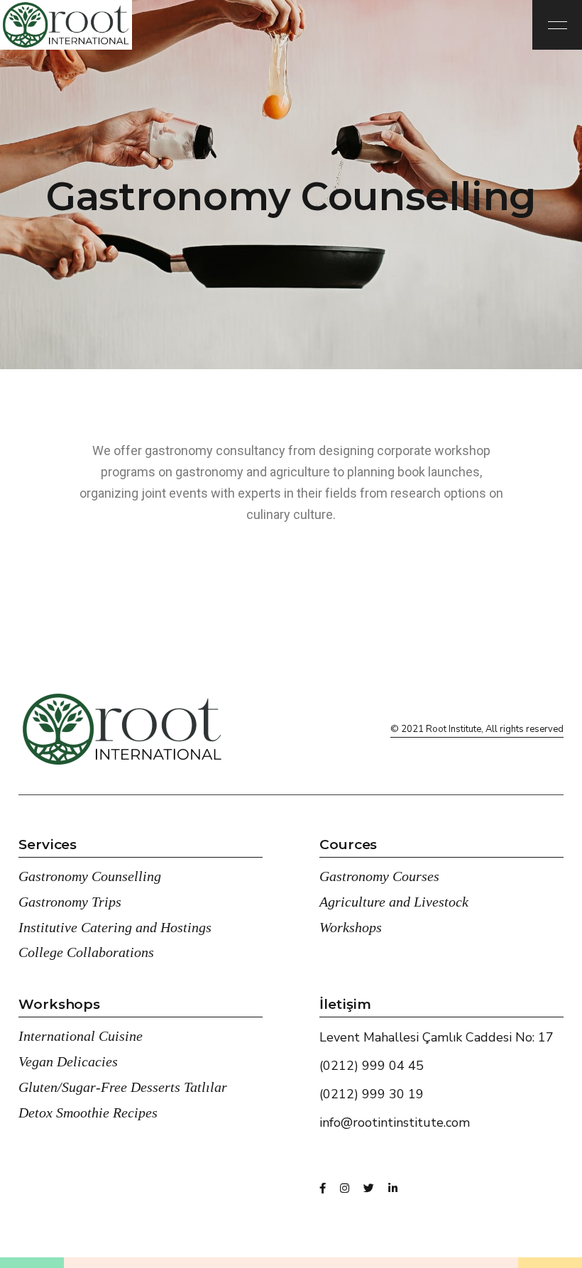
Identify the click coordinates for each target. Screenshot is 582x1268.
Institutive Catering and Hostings (115, 927)
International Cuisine (80, 1036)
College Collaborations (86, 952)
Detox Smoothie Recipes (88, 1112)
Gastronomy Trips (69, 901)
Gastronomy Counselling (89, 876)
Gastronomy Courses (379, 876)
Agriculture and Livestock (393, 901)
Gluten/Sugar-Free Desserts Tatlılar (122, 1087)
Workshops (350, 927)
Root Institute (453, 729)
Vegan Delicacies (68, 1061)
